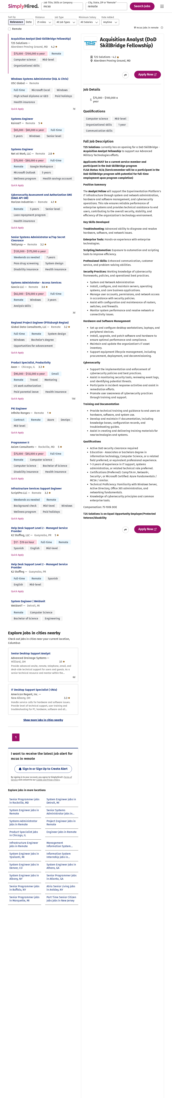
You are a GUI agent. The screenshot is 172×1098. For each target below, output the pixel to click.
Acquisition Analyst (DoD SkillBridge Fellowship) (41, 38)
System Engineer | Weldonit (28, 601)
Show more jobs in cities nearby (43, 720)
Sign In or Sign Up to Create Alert (45, 769)
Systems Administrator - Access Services (36, 282)
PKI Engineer (19, 408)
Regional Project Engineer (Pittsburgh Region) (40, 322)
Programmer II (20, 442)
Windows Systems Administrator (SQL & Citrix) (39, 78)
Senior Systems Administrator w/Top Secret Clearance (38, 239)
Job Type (59, 17)
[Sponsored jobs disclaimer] (162, 28)
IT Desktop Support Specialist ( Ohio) (34, 689)
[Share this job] (125, 75)
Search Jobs (142, 6)
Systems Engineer (22, 118)
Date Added (107, 17)
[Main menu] (162, 6)
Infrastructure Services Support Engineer (36, 488)
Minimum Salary (87, 17)
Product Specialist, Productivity (31, 362)
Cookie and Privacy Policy (48, 780)
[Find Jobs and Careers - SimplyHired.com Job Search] (23, 6)
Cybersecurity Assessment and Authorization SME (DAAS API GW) (41, 196)
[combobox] (62, 6)
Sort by (12, 17)
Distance (40, 17)
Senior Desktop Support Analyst (30, 653)
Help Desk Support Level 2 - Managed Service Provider (39, 529)
